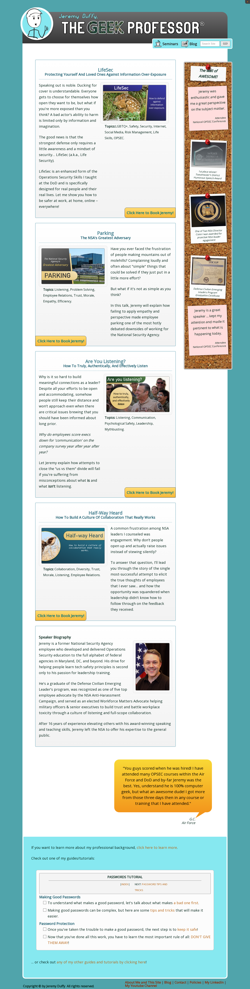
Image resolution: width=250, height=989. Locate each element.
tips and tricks (162, 910)
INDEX (125, 884)
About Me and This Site (143, 982)
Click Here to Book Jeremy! (150, 212)
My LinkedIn (214, 982)
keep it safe (187, 929)
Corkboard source (204, 361)
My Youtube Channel (141, 985)
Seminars (170, 44)
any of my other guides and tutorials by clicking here (101, 962)
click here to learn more (157, 847)
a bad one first (186, 902)
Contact (180, 982)
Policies (195, 982)
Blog (193, 44)
